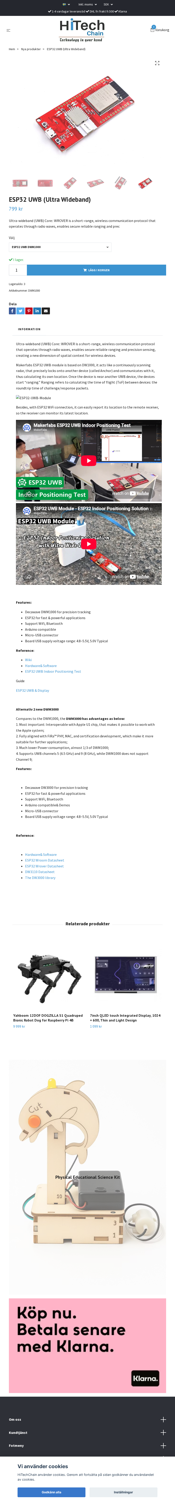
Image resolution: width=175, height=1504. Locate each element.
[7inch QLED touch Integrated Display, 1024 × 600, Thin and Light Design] (126, 973)
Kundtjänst (18, 1432)
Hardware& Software (41, 665)
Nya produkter (31, 49)
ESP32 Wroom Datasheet (44, 860)
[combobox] (60, 247)
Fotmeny (16, 1445)
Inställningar (123, 1492)
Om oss (15, 1419)
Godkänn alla (51, 1492)
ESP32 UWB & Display (32, 690)
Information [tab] (29, 329)
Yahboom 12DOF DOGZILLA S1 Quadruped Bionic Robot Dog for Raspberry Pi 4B (48, 1017)
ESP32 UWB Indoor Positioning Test (53, 671)
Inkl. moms (86, 4)
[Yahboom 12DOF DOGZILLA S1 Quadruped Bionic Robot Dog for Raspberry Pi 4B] (49, 973)
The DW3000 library (40, 877)
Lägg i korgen (99, 270)
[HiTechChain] (81, 30)
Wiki (28, 659)
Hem (12, 49)
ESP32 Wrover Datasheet (44, 866)
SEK (107, 4)
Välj (12, 237)
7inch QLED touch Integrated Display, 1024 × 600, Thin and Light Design (125, 1017)
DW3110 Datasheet (40, 871)
